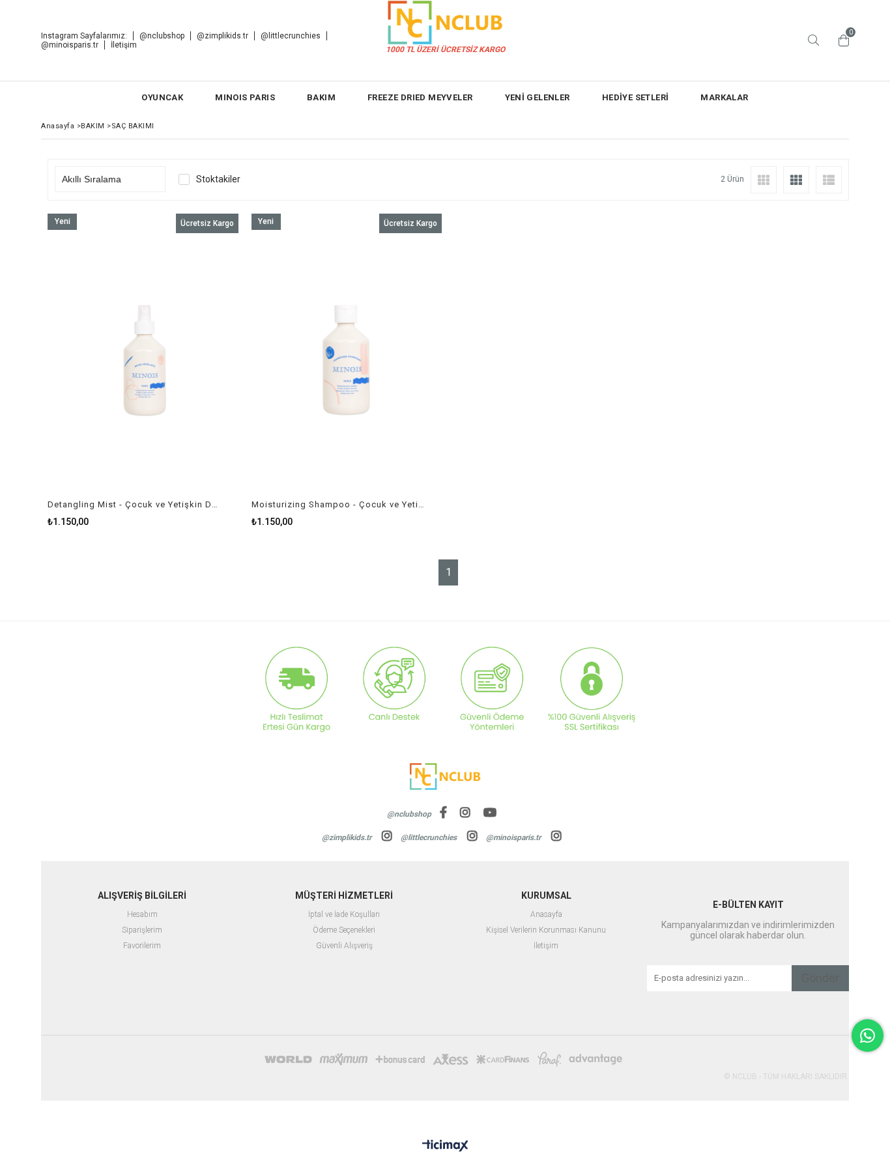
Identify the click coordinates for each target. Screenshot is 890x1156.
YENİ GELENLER (537, 97)
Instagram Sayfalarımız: (84, 35)
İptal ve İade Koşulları (344, 914)
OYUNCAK (162, 97)
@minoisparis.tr (69, 44)
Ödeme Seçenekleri (344, 930)
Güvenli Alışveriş (344, 946)
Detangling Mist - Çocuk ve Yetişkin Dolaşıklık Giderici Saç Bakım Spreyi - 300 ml (135, 504)
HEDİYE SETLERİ (635, 97)
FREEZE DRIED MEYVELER (419, 97)
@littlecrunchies (291, 35)
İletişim (124, 44)
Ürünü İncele (188, 370)
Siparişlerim (142, 930)
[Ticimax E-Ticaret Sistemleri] (445, 1146)
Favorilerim (142, 946)
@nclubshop (161, 35)
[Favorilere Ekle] (143, 370)
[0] (840, 40)
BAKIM (321, 97)
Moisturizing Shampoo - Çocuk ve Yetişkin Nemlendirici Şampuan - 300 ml (338, 504)
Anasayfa (546, 914)
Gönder (820, 978)
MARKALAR (724, 97)
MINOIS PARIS (245, 97)
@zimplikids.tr (222, 35)
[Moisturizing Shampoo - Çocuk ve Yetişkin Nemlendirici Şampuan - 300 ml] (346, 357)
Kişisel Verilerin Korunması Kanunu (546, 930)
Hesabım (142, 914)
